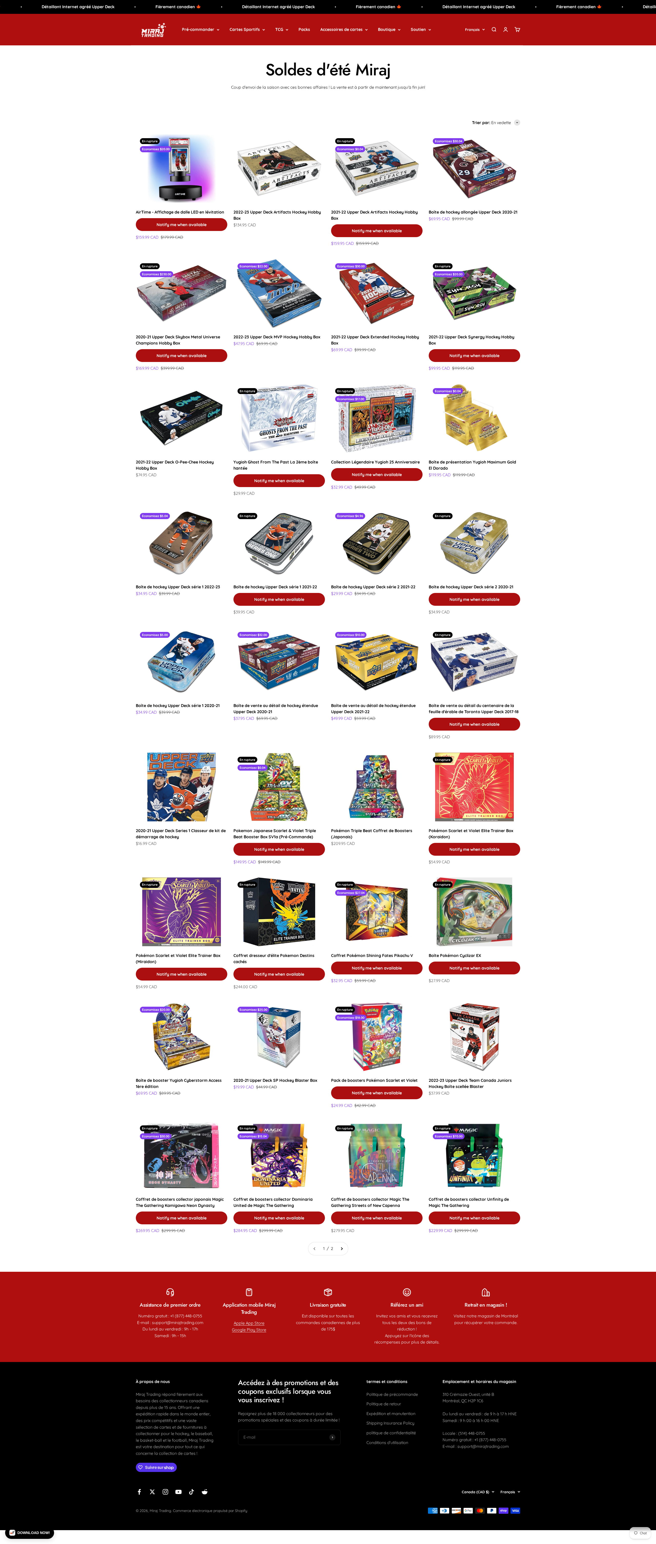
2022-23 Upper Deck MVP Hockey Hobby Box (276, 336)
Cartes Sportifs (245, 29)
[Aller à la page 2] (341, 1248)
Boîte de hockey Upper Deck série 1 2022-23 (178, 586)
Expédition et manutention (390, 1413)
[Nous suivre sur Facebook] (139, 1491)
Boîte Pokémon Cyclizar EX (455, 955)
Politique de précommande (392, 1394)
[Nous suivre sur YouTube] (178, 1491)
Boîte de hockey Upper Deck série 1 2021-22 (275, 586)
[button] (29, 1533)
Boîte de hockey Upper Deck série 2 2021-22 (373, 586)
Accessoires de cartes (341, 29)
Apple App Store (249, 1323)
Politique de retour (383, 1403)
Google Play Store (249, 1329)
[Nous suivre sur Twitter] (152, 1491)
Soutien (418, 29)
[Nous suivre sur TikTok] (191, 1491)
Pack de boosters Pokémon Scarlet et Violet (374, 1080)
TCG (279, 29)
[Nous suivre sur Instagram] (165, 1491)
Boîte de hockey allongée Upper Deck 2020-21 (473, 212)
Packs (304, 29)
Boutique (386, 29)
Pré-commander (198, 29)
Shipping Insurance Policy (390, 1423)
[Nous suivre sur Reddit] (204, 1491)
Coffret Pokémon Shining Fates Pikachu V (372, 955)
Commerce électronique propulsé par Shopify (210, 1510)
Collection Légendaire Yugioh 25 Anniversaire (375, 462)
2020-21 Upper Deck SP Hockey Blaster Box (275, 1080)
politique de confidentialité (391, 1432)
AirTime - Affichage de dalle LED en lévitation (180, 212)
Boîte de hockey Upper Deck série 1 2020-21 (178, 705)
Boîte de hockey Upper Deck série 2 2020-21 (471, 586)
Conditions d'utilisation (387, 1442)
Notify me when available (182, 224)
